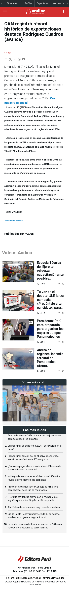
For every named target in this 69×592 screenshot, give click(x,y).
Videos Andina (17, 252)
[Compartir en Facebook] (59, 283)
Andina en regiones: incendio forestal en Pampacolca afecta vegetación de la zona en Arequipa (50, 362)
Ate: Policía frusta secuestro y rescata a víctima (34, 507)
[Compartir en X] (62, 283)
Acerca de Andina (30, 578)
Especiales (42, 3)
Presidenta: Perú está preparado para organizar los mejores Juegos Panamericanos (50, 329)
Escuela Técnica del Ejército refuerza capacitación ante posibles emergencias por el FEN (50, 274)
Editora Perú (13, 578)
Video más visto (34, 382)
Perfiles (28, 3)
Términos (46, 578)
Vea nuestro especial (13, 220)
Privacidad (58, 578)
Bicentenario (13, 3)
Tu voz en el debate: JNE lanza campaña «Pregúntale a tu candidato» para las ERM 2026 (50, 302)
